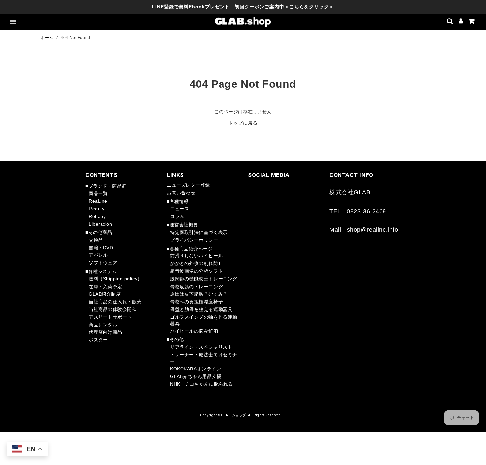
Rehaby (97, 216)
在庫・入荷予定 (105, 286)
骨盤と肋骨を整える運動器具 (201, 309)
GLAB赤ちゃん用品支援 (196, 376)
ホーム (47, 37)
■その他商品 (98, 232)
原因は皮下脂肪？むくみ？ (199, 294)
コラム (177, 216)
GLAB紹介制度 (105, 294)
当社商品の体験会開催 (113, 309)
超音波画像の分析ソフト (196, 271)
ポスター (98, 339)
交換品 (96, 240)
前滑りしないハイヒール (196, 255)
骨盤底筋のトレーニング (196, 286)
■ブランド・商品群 (106, 186)
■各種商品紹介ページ (190, 248)
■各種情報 (178, 201)
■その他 (175, 339)
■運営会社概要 (182, 224)
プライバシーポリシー (194, 240)
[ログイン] (461, 22)
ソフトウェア (103, 262)
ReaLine (98, 201)
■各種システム (101, 271)
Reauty (96, 208)
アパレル (98, 255)
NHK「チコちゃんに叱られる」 (204, 384)
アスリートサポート (110, 317)
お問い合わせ (181, 192)
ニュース (179, 208)
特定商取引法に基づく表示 (199, 232)
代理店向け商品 (105, 332)
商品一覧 (98, 193)
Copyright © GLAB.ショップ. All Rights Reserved (240, 415)
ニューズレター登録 (188, 185)
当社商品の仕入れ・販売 (115, 301)
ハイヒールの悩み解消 (194, 331)
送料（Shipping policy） (115, 278)
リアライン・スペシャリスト (201, 347)
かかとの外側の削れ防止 (196, 263)
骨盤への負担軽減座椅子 (196, 301)
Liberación (100, 224)
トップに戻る (242, 123)
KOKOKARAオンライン (195, 368)
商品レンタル (103, 324)
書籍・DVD (101, 247)
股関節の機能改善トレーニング (203, 278)
